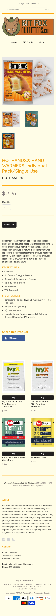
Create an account (30, 580)
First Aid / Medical (27, 483)
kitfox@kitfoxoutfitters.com (21, 563)
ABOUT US (18, 584)
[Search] (46, 9)
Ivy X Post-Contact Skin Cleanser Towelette (12, 404)
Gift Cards (28, 42)
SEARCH (7, 584)
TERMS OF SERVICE (27, 589)
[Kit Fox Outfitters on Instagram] (8, 539)
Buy (13, 397)
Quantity (6, 202)
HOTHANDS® (12, 178)
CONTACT (29, 584)
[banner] (28, 26)
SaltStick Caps (38, 457)
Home (14, 42)
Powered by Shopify (41, 593)
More (41, 42)
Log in (18, 580)
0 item (23, 4)
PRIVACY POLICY (43, 584)
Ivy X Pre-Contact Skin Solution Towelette (40, 404)
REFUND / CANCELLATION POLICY (27, 587)
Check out (35, 4)
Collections (14, 483)
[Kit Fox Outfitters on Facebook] (3, 539)
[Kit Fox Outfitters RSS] (13, 539)
